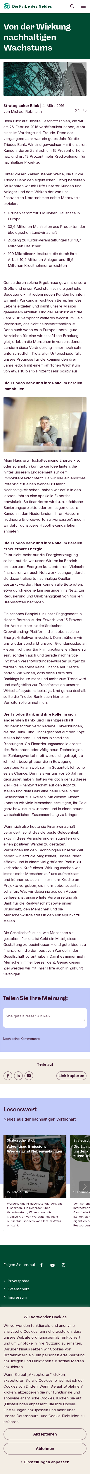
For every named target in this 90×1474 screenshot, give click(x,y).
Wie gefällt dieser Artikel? (28, 1016)
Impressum (17, 1297)
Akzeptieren (45, 1434)
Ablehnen (45, 1448)
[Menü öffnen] (83, 6)
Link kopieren (71, 1075)
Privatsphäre (18, 1281)
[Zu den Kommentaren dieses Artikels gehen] (85, 110)
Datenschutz (18, 1289)
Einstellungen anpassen (46, 1462)
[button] (84, 1186)
